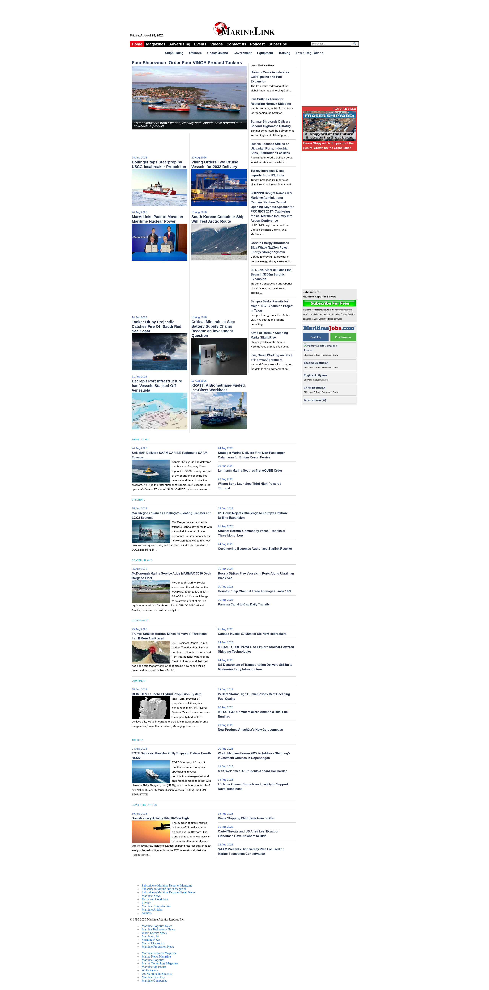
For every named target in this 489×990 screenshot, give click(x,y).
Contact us (236, 44)
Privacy (146, 902)
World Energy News (154, 932)
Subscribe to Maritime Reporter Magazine (167, 885)
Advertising (179, 44)
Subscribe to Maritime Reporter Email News (168, 892)
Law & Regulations (309, 53)
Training (284, 53)
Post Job (315, 337)
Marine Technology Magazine (160, 963)
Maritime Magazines (154, 966)
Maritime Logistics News (157, 926)
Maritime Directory (153, 977)
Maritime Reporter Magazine (159, 953)
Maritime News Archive (156, 906)
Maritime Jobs (150, 936)
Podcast (257, 44)
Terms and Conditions (155, 899)
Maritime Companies (154, 980)
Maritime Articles (152, 909)
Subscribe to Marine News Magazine (164, 889)
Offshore (195, 53)
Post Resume (343, 337)
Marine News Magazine (156, 956)
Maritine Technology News (158, 929)
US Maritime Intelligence (157, 973)
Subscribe (278, 44)
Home (137, 44)
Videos (216, 44)
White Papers (150, 970)
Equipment (265, 53)
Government (243, 53)
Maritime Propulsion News (158, 946)
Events (200, 44)
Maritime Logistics (153, 960)
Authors (146, 913)
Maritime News (151, 895)
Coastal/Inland (217, 53)
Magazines (155, 44)
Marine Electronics (153, 943)
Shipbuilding (174, 53)
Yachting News (151, 939)
